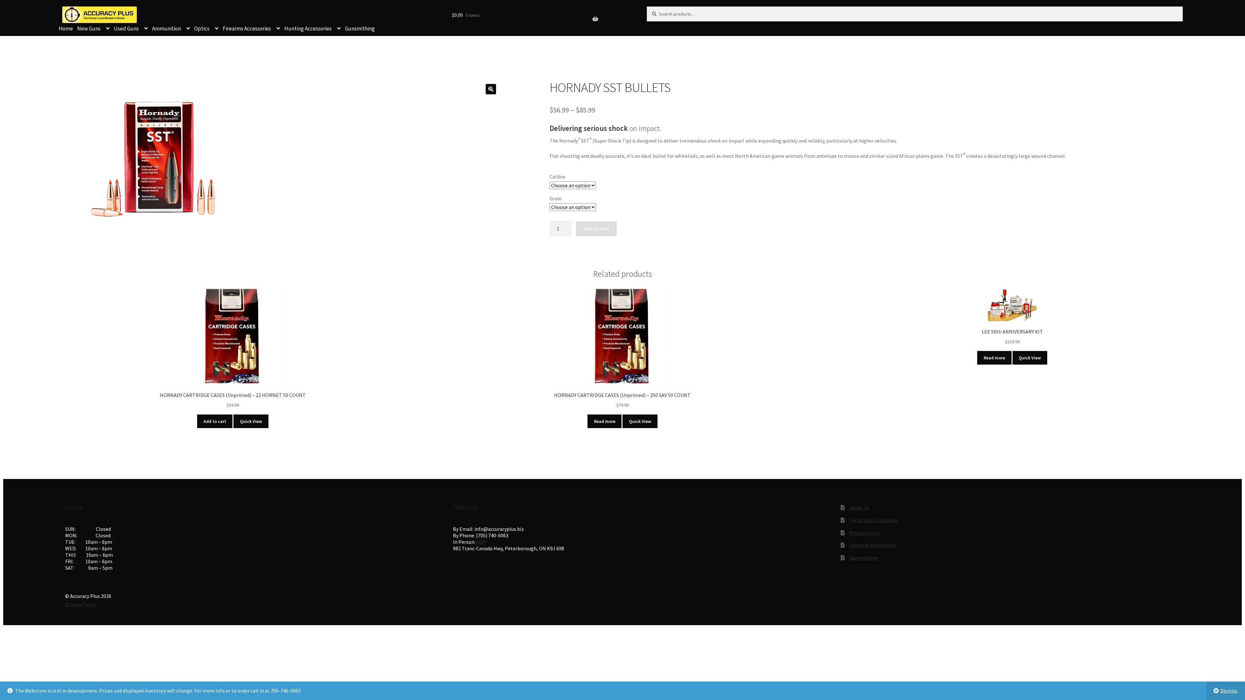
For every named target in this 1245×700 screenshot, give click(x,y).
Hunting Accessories (308, 28)
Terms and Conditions (873, 520)
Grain (556, 198)
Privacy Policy (864, 533)
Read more (604, 421)
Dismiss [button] (1229, 690)
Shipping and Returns (873, 545)
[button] (491, 89)
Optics (201, 28)
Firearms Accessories (247, 28)
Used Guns (126, 28)
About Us (859, 507)
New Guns (89, 28)
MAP (481, 542)
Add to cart (596, 228)
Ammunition (166, 28)
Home (66, 28)
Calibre (557, 176)
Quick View (251, 421)
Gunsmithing (360, 28)
